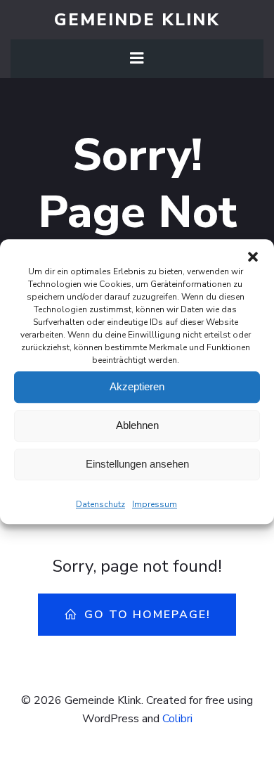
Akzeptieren (137, 386)
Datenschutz (100, 504)
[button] (253, 257)
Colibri (177, 718)
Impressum (154, 504)
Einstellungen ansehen (137, 464)
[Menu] (137, 58)
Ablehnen (137, 425)
